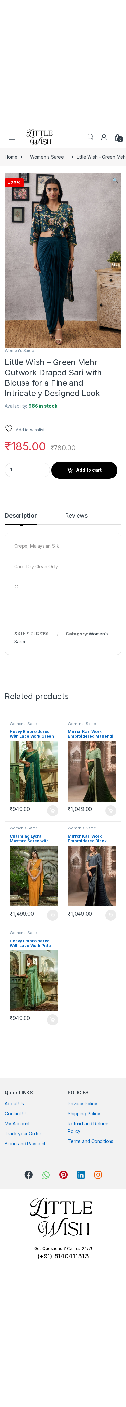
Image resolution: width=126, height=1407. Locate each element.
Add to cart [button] (52, 810)
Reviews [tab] (76, 516)
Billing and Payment (25, 1143)
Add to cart (89, 470)
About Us (14, 1103)
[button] (115, 180)
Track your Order (23, 1133)
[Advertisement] (63, 63)
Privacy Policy (82, 1103)
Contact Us (16, 1113)
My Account (17, 1123)
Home (11, 157)
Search (90, 137)
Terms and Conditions (90, 1141)
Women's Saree (47, 157)
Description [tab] (21, 516)
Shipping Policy (84, 1113)
